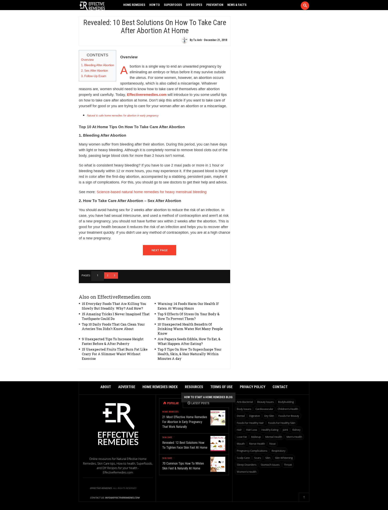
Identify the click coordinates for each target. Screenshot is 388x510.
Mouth (241, 443)
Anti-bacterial (245, 402)
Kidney (296, 429)
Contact (280, 387)
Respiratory (278, 450)
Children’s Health (288, 409)
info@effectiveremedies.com (122, 497)
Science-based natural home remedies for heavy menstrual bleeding (152, 192)
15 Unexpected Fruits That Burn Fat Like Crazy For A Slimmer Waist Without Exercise (115, 354)
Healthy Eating (269, 429)
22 (223, 416)
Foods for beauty (288, 416)
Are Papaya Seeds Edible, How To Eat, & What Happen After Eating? (189, 341)
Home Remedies (134, 5)
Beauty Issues (265, 402)
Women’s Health (246, 471)
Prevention (214, 5)
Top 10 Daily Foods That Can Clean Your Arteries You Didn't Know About (113, 326)
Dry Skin (269, 416)
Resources (194, 387)
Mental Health (273, 437)
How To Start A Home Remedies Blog (208, 397)
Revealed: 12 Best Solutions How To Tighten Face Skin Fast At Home (184, 445)
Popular (173, 403)
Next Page (160, 250)
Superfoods (173, 5)
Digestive (254, 416)
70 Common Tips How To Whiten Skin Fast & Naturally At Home (183, 466)
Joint (285, 429)
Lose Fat (242, 437)
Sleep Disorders (246, 464)
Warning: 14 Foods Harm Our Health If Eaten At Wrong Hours (188, 306)
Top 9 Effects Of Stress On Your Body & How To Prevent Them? (188, 316)
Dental (241, 416)
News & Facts (237, 5)
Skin (267, 458)
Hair (239, 429)
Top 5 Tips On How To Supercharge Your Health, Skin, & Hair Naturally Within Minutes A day (189, 354)
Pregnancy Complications (252, 450)
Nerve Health (257, 443)
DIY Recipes (194, 5)
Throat (288, 464)
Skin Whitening (284, 458)
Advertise (126, 387)
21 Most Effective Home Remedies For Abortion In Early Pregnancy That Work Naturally (184, 422)
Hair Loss (251, 429)
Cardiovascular (264, 409)
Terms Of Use (221, 387)
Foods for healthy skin (281, 423)
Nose (272, 443)
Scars (257, 458)
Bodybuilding (286, 402)
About (105, 387)
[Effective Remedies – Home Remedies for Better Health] (97, 6)
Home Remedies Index (160, 387)
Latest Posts (200, 403)
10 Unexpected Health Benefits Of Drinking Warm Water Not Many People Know (190, 329)
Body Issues (244, 409)
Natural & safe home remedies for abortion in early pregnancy (123, 115)
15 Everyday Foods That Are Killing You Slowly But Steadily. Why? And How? (114, 306)
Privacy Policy (252, 387)
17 (223, 462)
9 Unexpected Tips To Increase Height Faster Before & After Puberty (112, 341)
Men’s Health (294, 437)
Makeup (256, 437)
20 (223, 441)
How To (154, 5)
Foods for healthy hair (250, 423)
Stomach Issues (270, 464)
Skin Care (167, 437)
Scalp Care (243, 458)
